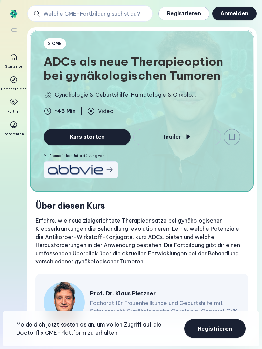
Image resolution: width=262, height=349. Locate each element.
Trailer (171, 136)
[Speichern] (232, 137)
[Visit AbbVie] (81, 169)
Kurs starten (87, 136)
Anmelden (234, 13)
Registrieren (184, 13)
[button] (90, 13)
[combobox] (94, 14)
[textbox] (141, 240)
